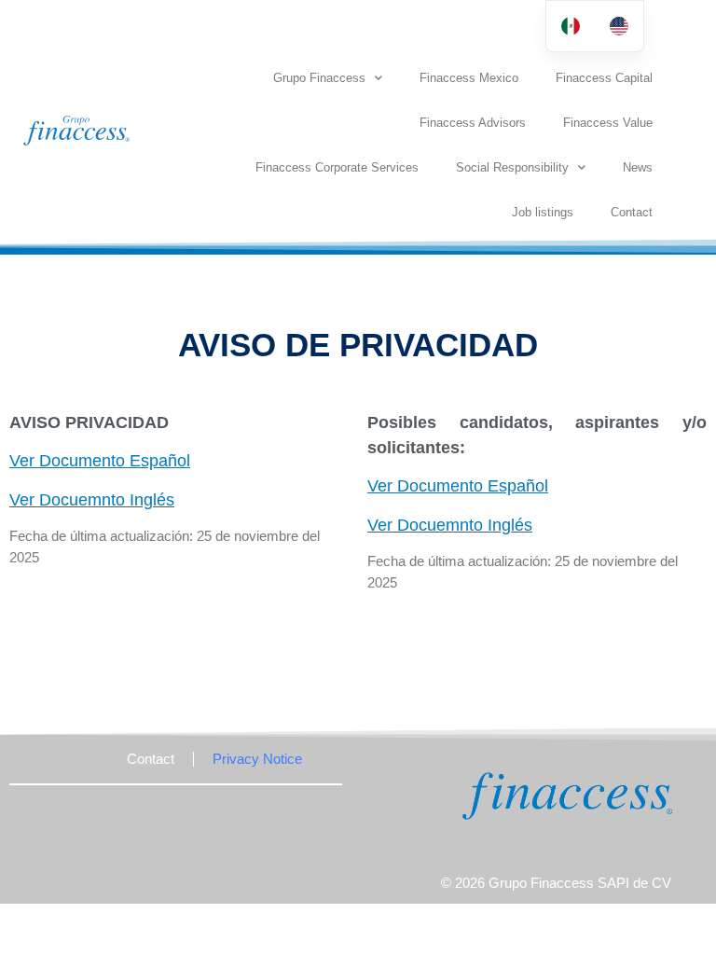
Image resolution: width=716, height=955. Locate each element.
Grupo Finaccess (319, 78)
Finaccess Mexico (469, 78)
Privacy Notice (257, 759)
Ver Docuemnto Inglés (91, 500)
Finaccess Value (608, 123)
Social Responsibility (512, 167)
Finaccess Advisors (473, 123)
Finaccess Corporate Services (337, 167)
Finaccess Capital (604, 78)
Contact (632, 212)
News (638, 167)
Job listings (542, 212)
